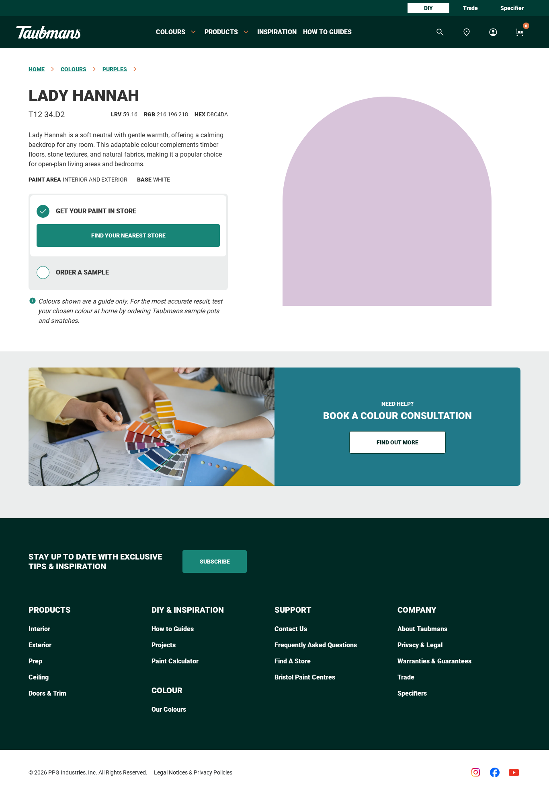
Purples (114, 69)
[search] (440, 32)
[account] (493, 32)
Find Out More (397, 442)
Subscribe (215, 561)
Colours (73, 69)
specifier (512, 8)
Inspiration (277, 32)
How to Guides (327, 32)
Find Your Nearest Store (128, 235)
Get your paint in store (96, 211)
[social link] (475, 772)
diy (428, 8)
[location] (466, 32)
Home (37, 69)
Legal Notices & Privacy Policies (193, 772)
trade (470, 8)
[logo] (48, 32)
